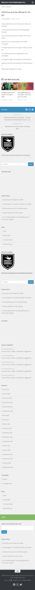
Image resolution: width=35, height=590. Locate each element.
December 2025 (8, 402)
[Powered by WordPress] (11, 580)
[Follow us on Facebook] (26, 109)
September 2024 (8, 441)
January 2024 (7, 450)
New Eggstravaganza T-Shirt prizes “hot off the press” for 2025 (24, 95)
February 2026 (7, 398)
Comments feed (8, 240)
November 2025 (8, 407)
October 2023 (7, 463)
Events (5, 479)
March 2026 (6, 394)
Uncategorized (6, 7)
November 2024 (8, 437)
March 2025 (6, 424)
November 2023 (8, 459)
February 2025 (7, 428)
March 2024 (6, 446)
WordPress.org (7, 244)
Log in (5, 231)
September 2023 (8, 467)
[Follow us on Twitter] (32, 109)
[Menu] (32, 2)
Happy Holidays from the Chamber (13, 213)
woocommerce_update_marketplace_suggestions (16, 351)
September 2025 (8, 411)
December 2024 (8, 433)
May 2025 (6, 415)
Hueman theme (27, 580)
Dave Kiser (6, 19)
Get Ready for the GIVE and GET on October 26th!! (8, 95)
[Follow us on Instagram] (29, 109)
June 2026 (6, 389)
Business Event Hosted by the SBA (13, 200)
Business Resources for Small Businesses (15, 208)
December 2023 (8, 454)
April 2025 (6, 420)
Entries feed (6, 235)
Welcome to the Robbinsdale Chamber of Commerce (13, 2)
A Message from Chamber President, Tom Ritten (17, 204)
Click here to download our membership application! (16, 273)
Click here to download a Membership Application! (15, 155)
